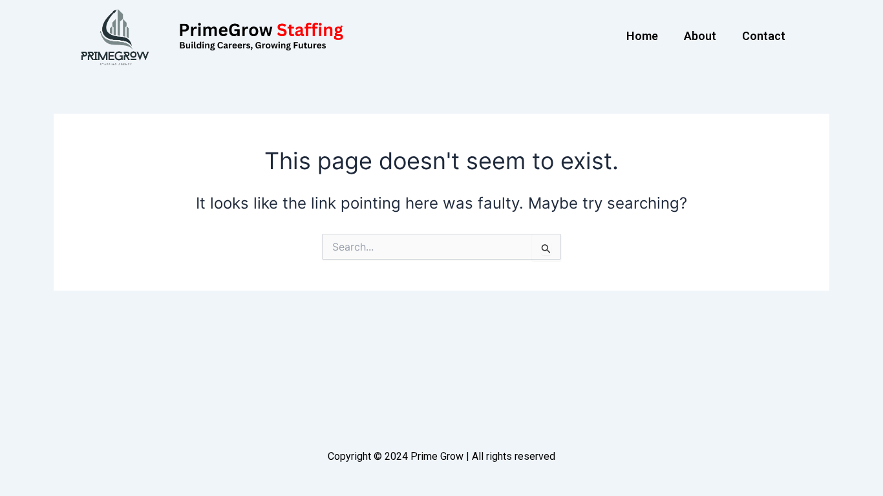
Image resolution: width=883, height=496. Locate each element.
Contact (763, 36)
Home (642, 36)
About (700, 36)
